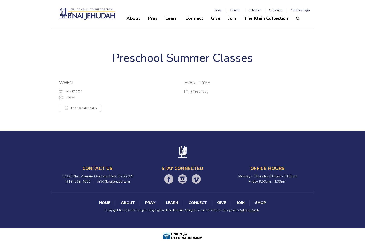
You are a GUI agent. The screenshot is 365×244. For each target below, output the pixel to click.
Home (104, 202)
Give (216, 18)
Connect (194, 18)
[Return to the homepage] (87, 14)
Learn (171, 18)
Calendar (255, 10)
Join (232, 18)
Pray (153, 18)
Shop (218, 10)
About (133, 18)
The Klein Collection (266, 18)
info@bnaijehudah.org (113, 181)
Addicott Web (249, 210)
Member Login (300, 10)
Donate (235, 10)
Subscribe (275, 10)
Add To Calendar (82, 108)
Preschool (199, 91)
